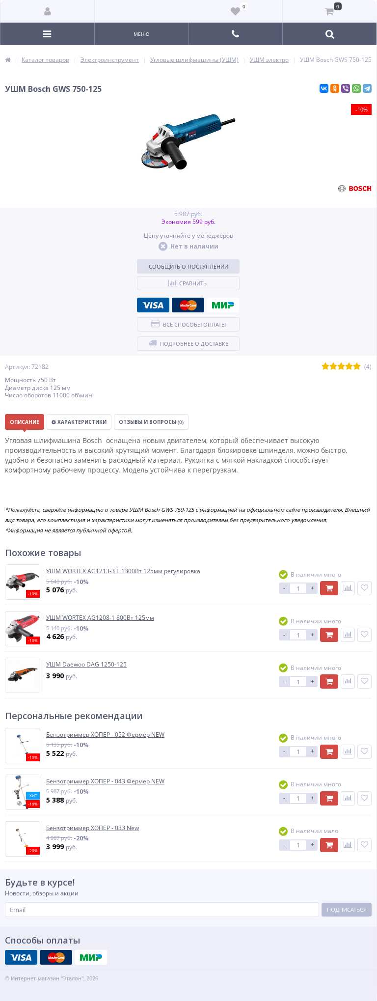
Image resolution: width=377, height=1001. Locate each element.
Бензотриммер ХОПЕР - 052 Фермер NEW (105, 735)
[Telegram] (367, 88)
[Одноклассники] (334, 88)
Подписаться (347, 909)
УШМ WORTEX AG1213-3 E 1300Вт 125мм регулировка (123, 571)
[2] (333, 366)
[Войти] (47, 11)
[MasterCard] (188, 305)
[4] (349, 366)
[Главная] (7, 60)
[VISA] (153, 305)
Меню (142, 33)
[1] (325, 366)
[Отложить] (364, 588)
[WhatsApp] (356, 88)
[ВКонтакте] (324, 88)
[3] (341, 366)
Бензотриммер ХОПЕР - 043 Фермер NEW (105, 781)
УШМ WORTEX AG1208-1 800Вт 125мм (100, 618)
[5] (357, 366)
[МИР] (223, 305)
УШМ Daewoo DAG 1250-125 (86, 664)
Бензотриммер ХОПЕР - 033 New (92, 828)
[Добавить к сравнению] (348, 588)
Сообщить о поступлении (188, 266)
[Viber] (345, 88)
